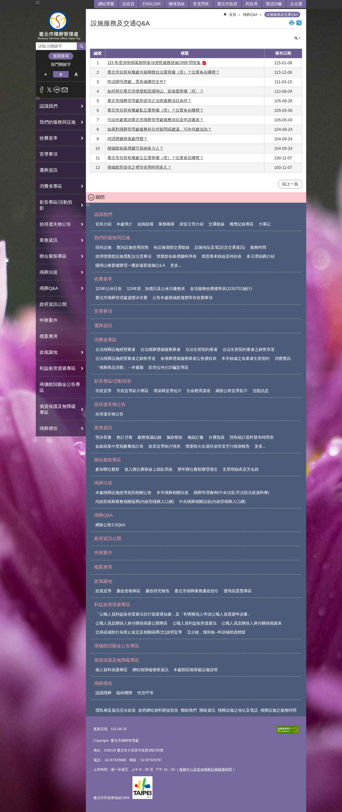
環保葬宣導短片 (167, 391)
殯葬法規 (103, 482)
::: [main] (93, 12)
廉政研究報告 (157, 591)
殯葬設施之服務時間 (278, 710)
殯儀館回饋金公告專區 (60, 387)
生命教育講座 (199, 391)
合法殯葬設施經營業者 (115, 349)
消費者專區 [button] (51, 186)
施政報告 (174, 437)
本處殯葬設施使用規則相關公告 (123, 492)
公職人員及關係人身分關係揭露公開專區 (131, 623)
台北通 (296, 4)
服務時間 (258, 247)
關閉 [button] (297, 38)
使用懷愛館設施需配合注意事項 (123, 256)
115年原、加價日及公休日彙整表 (156, 289)
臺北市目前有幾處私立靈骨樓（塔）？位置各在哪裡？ (155, 110)
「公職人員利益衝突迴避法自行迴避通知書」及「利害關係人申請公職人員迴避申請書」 (173, 614)
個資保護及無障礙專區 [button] (58, 409)
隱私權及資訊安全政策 (116, 710)
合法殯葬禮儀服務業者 (160, 349)
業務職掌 (166, 224)
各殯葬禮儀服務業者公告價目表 (188, 358)
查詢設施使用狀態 (132, 247)
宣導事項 (49, 154)
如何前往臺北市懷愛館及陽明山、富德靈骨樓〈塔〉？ (155, 91)
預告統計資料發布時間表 (252, 437)
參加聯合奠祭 (107, 469)
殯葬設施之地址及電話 (238, 710)
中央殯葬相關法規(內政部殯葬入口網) (212, 501)
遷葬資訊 (49, 170)
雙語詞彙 (274, 4)
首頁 (232, 15)
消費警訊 (283, 358)
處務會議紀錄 (149, 437)
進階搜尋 (61, 56)
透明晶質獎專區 (238, 591)
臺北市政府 (227, 4)
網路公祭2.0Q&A (110, 525)
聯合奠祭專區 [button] (53, 256)
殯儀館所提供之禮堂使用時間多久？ (139, 167)
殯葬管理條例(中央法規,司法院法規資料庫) (231, 492)
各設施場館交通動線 (171, 247)
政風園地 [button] (49, 352)
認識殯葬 (103, 693)
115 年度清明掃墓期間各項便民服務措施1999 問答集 (154, 63)
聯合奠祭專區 (107, 459)
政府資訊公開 (53, 304)
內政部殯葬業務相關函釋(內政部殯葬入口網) (134, 501)
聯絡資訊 (207, 710)
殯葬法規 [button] (49, 272)
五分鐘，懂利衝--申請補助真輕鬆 (216, 632)
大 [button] (76, 74)
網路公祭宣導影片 (232, 391)
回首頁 (128, 4)
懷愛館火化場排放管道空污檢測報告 (218, 446)
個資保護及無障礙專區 (116, 660)
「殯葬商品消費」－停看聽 (119, 367)
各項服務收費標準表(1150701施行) (221, 289)
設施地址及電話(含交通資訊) (220, 247)
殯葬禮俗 (103, 683)
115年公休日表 (108, 289)
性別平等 (145, 693)
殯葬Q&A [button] (49, 288)
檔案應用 (49, 336)
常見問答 (201, 4)
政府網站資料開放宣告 (158, 710)
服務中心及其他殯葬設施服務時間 (205, 769)
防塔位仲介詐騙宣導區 (168, 367)
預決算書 (103, 437)
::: (38, 2)
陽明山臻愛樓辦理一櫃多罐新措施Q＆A (130, 265)
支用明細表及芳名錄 (241, 469)
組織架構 (145, 224)
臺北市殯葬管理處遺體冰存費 (121, 298)
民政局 (252, 4)
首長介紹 (103, 224)
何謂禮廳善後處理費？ (127, 139)
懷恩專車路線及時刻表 (222, 256)
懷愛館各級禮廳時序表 (176, 256)
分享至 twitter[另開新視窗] (49, 89)
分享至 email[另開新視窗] (65, 89)
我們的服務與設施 (112, 237)
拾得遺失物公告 (110, 404)
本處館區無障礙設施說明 (196, 670)
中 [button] (60, 74)
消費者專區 (105, 339)
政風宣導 (103, 591)
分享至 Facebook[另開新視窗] (42, 89)
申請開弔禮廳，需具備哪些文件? (136, 82)
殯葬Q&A (250, 15)
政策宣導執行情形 (164, 446)
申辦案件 (49, 320)
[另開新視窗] (288, 730)
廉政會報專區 (128, 591)
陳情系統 (177, 4)
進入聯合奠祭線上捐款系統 (148, 469)
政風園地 (103, 581)
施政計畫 (196, 437)
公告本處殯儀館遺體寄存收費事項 (182, 298)
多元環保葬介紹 (261, 256)
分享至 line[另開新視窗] (57, 89)
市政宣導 (103, 391)
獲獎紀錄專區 (242, 224)
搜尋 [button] (81, 46)
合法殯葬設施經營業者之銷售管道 (125, 358)
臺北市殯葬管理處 (61, 26)
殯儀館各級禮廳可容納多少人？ (135, 148)
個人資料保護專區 (111, 670)
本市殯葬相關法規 (172, 492)
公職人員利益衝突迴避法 (195, 623)
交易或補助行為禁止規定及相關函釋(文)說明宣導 (138, 632)
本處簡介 (124, 224)
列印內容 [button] (291, 23)
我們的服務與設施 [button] (58, 122)
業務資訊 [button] (49, 240)
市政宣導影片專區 (132, 391)
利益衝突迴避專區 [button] (58, 368)
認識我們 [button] (49, 106)
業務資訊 (103, 427)
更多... (175, 265)
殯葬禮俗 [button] (49, 428)
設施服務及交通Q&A (282, 15)
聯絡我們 (189, 710)
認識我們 (103, 214)
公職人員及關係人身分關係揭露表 (252, 623)
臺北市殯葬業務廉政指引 (197, 591)
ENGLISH (151, 4)
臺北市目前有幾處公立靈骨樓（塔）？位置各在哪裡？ (155, 158)
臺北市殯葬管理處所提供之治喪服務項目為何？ (149, 101)
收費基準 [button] (49, 138)
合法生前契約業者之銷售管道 (249, 349)
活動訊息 (261, 391)
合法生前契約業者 (202, 349)
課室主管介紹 (192, 224)
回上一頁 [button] (290, 184)
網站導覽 (106, 4)
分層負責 (217, 437)
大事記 (265, 224)
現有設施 (103, 247)
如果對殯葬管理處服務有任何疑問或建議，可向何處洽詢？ (159, 129)
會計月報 (124, 437)
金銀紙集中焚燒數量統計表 (119, 446)
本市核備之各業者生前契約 (246, 358)
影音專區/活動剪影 (112, 381)
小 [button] (45, 74)
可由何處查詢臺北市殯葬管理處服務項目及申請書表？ (155, 120)
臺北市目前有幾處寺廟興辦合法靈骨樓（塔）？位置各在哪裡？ (163, 72)
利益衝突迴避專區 (112, 604)
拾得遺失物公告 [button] (55, 224)
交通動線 (217, 224)
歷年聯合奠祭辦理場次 (198, 469)
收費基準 (103, 279)
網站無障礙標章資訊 (150, 670)
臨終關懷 (124, 693)
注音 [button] (299, 23)
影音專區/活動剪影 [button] (56, 205)
